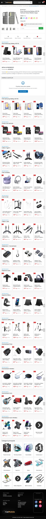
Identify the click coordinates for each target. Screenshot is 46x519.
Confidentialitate (21, 503)
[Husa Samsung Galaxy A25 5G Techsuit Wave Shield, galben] (29, 18)
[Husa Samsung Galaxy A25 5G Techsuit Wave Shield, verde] (34, 18)
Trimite (40, 28)
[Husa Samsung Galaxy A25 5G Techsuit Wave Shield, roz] (37, 18)
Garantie (5, 503)
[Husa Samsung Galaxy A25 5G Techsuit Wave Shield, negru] (21, 18)
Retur (4, 504)
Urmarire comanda (7, 496)
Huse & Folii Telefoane (12, 6)
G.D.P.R (19, 507)
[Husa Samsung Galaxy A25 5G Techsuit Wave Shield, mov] (26, 18)
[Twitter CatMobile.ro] (37, 505)
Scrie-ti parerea (23, 91)
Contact (5, 494)
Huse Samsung (25, 6)
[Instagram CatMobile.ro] (40, 505)
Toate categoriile (5, 6)
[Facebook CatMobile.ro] (37, 501)
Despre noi (20, 494)
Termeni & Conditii (22, 502)
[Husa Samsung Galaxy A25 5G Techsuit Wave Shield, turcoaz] (24, 18)
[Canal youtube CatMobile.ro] (40, 501)
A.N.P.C (19, 505)
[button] (44, 54)
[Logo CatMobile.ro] (8, 2)
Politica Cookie (21, 504)
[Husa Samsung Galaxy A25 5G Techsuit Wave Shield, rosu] (32, 18)
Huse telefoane (19, 6)
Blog (19, 496)
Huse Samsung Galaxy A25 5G (34, 6)
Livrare (4, 502)
